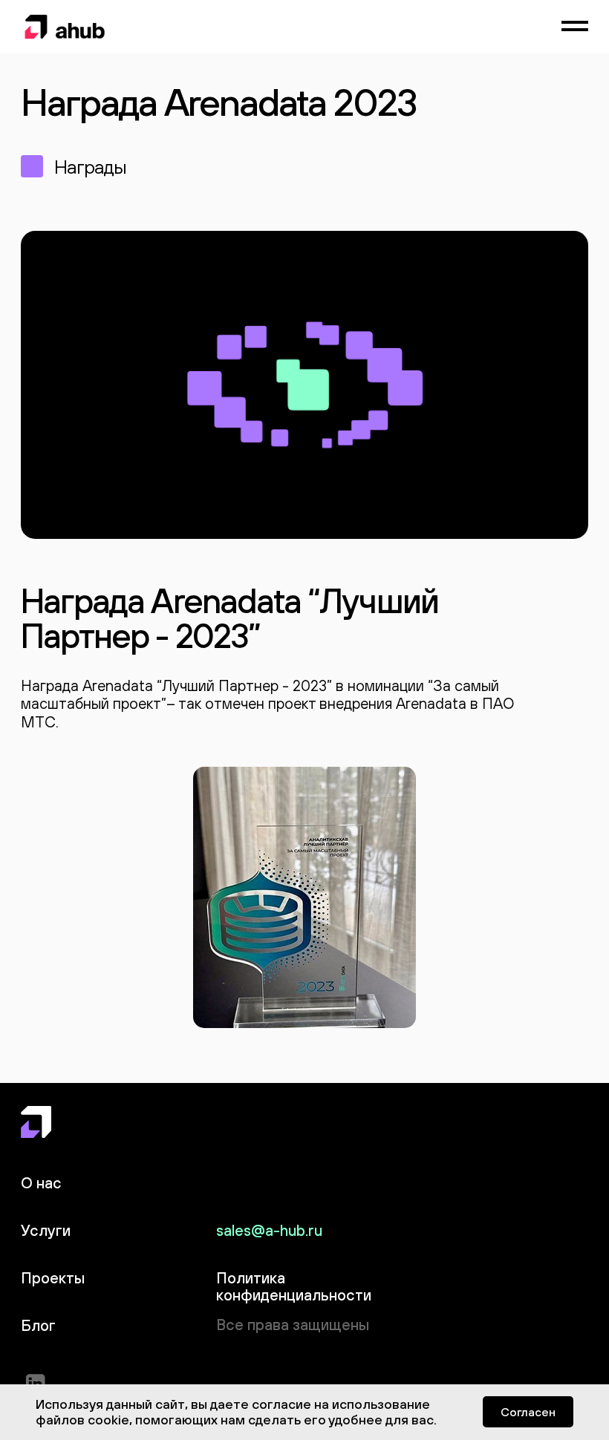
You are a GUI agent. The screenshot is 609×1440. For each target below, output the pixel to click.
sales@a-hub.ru (269, 1230)
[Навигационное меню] (574, 26)
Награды (90, 166)
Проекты (53, 1277)
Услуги (46, 1230)
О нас (41, 1182)
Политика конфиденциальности (293, 1286)
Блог (38, 1325)
